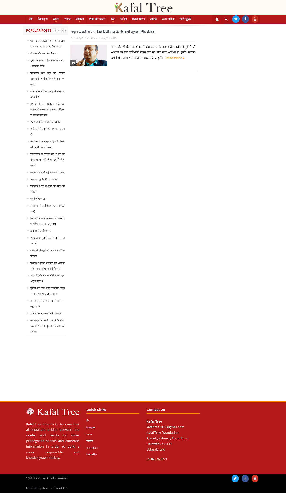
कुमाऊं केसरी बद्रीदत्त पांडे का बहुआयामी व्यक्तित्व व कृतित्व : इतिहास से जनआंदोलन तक (47, 109)
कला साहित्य (168, 19)
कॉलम (56, 19)
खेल (113, 19)
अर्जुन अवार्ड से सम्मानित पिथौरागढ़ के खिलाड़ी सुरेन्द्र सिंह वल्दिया (112, 32)
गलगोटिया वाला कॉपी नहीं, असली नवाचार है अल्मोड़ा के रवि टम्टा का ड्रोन (47, 79)
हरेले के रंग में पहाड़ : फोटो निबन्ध (45, 313)
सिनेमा (123, 19)
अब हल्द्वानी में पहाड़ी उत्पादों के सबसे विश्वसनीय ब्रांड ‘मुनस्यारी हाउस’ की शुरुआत (47, 326)
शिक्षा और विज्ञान (97, 19)
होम (30, 19)
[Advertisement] (143, 370)
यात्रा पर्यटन (138, 19)
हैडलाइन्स (43, 19)
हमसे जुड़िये (185, 19)
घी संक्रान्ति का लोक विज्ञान (43, 53)
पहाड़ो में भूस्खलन (38, 198)
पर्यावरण (80, 19)
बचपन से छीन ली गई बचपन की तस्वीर (47, 172)
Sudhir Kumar (89, 38)
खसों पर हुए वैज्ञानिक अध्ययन (43, 179)
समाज (67, 19)
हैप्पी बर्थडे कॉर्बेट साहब (40, 230)
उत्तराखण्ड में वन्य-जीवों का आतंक (45, 121)
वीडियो (153, 19)
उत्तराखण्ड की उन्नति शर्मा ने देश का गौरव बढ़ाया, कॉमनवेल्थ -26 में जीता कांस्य (47, 160)
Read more (174, 58)
